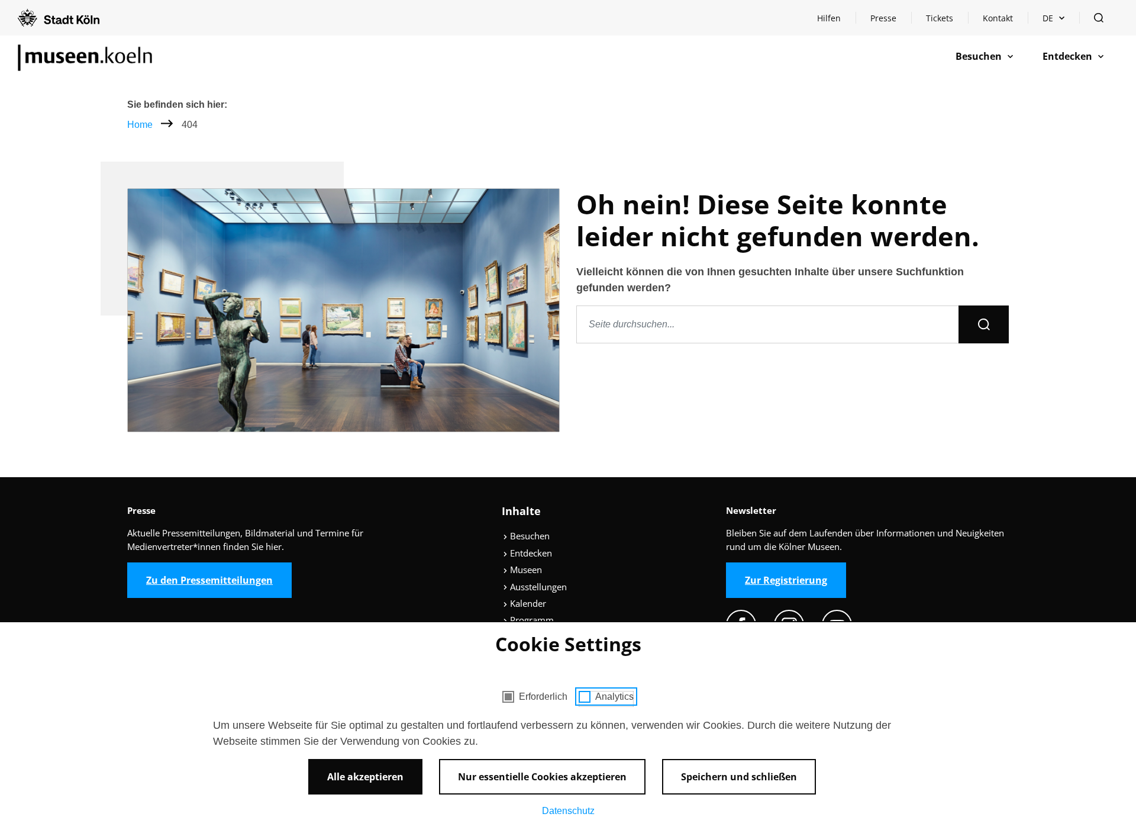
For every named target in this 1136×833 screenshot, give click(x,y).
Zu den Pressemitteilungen (209, 580)
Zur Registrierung (786, 580)
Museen (525, 569)
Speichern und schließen (739, 776)
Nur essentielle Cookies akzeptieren (542, 776)
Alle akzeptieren (365, 776)
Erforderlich (543, 697)
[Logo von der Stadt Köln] (58, 18)
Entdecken (530, 553)
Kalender (527, 603)
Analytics (614, 697)
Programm (531, 620)
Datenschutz (568, 811)
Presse (883, 18)
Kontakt (998, 18)
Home (140, 125)
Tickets (939, 18)
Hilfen (836, 21)
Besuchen (529, 536)
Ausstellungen (537, 587)
